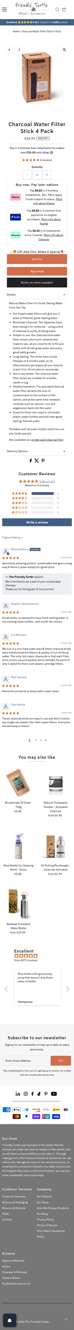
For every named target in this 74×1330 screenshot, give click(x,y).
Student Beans (11, 1278)
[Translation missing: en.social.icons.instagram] (26, 1094)
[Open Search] (57, 9)
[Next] (19, 49)
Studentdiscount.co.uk (16, 1283)
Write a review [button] (37, 522)
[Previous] (9, 49)
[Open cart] (64, 9)
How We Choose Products (53, 1208)
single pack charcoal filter (48, 439)
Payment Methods (13, 1260)
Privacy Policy (45, 1219)
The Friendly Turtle (37, 1321)
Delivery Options (17, 451)
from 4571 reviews (25, 960)
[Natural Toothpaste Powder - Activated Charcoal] (55, 783)
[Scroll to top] (66, 1319)
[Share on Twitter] (36, 461)
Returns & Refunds (14, 1208)
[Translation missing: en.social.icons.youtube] (54, 1094)
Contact (7, 1219)
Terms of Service (47, 1225)
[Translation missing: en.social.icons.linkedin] (18, 1094)
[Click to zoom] (64, 49)
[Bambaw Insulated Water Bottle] (18, 904)
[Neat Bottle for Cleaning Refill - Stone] (18, 846)
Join (60, 1060)
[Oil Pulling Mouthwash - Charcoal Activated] (55, 846)
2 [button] (36, 740)
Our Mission (44, 1196)
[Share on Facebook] (31, 461)
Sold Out (37, 259)
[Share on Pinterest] (43, 461)
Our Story (43, 1202)
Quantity (37, 167)
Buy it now (37, 271)
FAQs (5, 1214)
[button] (31, 160)
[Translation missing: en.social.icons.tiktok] (39, 1094)
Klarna (6, 1266)
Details (11, 294)
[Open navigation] (4, 9)
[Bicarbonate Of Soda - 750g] (18, 783)
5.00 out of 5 (47, 481)
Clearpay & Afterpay (14, 1272)
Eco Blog (42, 1214)
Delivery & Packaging (15, 1202)
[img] (10, 558)
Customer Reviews (14, 1196)
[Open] (9, 1320)
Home (16, 31)
